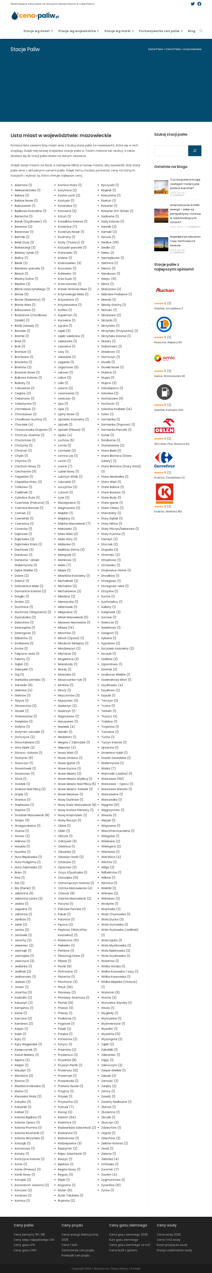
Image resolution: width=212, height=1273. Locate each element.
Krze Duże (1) (67, 279)
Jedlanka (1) (23, 966)
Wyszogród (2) (112, 1039)
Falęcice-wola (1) (27, 654)
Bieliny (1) (21, 258)
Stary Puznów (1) (113, 534)
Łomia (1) (64, 445)
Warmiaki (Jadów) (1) (116, 774)
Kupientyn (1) (67, 315)
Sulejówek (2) (111, 612)
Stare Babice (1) (112, 487)
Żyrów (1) (107, 1190)
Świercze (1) (109, 622)
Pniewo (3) (65, 1008)
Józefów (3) (23, 992)
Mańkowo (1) (67, 560)
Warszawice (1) (112, 794)
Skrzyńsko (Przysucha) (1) (119, 331)
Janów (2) (22, 930)
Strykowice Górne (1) (116, 570)
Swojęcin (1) (109, 633)
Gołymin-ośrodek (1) (30, 732)
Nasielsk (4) (66, 727)
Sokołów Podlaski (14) (116, 409)
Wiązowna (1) (110, 826)
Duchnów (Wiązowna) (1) (33, 612)
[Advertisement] (106, 84)
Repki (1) (64, 1180)
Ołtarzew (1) (67, 862)
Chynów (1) (23, 461)
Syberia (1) (108, 638)
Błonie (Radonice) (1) (30, 300)
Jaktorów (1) (23, 914)
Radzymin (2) (67, 1148)
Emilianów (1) (24, 643)
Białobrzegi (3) (25, 247)
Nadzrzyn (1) (67, 711)
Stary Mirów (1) (111, 524)
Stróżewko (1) (110, 565)
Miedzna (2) (66, 596)
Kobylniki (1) (23, 1107)
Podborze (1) (67, 1018)
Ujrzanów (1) (110, 747)
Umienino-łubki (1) (114, 753)
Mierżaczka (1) (68, 602)
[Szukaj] (194, 150)
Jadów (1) (22, 904)
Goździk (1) (22, 784)
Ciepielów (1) (24, 477)
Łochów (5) (66, 440)
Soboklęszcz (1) (112, 388)
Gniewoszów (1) (26, 716)
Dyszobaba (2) (25, 617)
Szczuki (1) (108, 654)
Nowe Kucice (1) (69, 768)
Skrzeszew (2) (111, 315)
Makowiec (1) (67, 529)
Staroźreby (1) (111, 513)
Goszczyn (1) (24, 763)
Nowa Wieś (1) (68, 753)
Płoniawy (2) (67, 992)
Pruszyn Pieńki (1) (70, 1065)
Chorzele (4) (24, 424)
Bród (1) (20, 341)
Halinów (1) (22, 841)
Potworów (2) (67, 1039)
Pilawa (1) (64, 961)
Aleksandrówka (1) (28, 190)
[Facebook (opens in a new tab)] (198, 4)
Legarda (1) (66, 362)
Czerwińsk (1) (24, 518)
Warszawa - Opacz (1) (117, 784)
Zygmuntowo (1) (113, 1180)
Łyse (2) (64, 497)
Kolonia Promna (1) (28, 1128)
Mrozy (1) (64, 690)
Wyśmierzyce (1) (113, 1024)
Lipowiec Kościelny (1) (73, 419)
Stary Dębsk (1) (112, 518)
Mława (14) (66, 628)
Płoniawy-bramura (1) (73, 997)
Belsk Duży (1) (24, 242)
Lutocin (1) (65, 492)
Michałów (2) (67, 586)
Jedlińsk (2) (23, 971)
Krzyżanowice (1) (70, 305)
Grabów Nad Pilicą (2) (30, 789)
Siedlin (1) (108, 247)
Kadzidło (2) (23, 997)
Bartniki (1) (22, 237)
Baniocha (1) (24, 216)
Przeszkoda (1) (68, 1081)
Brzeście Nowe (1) (27, 372)
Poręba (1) (65, 1034)
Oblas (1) (64, 826)
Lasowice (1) (67, 346)
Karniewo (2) (24, 1024)
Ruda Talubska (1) (70, 1195)
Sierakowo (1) (110, 274)
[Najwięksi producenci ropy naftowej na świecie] (161, 244)
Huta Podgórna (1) (28, 862)
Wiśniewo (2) (110, 898)
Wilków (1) (108, 878)
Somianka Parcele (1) (116, 430)
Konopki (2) (23, 1180)
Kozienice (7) (67, 227)
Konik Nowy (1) (25, 1174)
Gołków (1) (22, 727)
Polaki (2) (64, 1029)
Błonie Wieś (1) (25, 305)
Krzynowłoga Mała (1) (73, 294)
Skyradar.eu (101, 1268)
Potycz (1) (65, 1044)
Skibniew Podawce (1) (116, 294)
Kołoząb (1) (23, 1143)
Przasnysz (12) (68, 1070)
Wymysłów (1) (111, 1018)
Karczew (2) (23, 1018)
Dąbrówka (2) (24, 539)
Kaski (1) (20, 1034)
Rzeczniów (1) (111, 195)
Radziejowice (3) (70, 1143)
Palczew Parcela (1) (72, 909)
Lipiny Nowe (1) (68, 414)
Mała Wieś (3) (68, 534)
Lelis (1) (63, 383)
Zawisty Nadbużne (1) (116, 1102)
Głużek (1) (22, 711)
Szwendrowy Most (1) (116, 680)
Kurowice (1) (67, 320)
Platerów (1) (66, 977)
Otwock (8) (66, 893)
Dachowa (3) (24, 550)
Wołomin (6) (110, 992)
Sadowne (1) (110, 216)
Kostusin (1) (66, 201)
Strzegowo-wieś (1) (115, 586)
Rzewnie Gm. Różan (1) (117, 211)
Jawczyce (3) (24, 961)
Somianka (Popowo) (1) (118, 424)
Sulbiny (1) (108, 607)
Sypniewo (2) (110, 643)
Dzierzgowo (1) (25, 633)
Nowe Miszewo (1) (70, 794)
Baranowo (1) (24, 232)
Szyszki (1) (108, 695)
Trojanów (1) (110, 727)
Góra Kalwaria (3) (27, 742)
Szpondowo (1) (111, 664)
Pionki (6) (65, 966)
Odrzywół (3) (67, 841)
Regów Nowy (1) (69, 1169)
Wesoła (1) (109, 815)
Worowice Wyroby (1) (116, 1003)
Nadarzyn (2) (67, 706)
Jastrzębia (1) (24, 956)
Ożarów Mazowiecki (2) (74, 898)
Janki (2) (21, 924)
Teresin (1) (108, 711)
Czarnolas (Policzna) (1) (32, 503)
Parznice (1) (66, 919)
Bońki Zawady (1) (27, 326)
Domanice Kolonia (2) (30, 591)
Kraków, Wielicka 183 (168, 511)
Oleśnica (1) (66, 846)
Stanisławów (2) (112, 445)
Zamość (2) (109, 1081)
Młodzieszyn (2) (69, 648)
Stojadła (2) (109, 550)
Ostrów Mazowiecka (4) (75, 888)
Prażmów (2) (67, 1050)
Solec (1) (107, 414)
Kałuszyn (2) (24, 1003)
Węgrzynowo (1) (112, 810)
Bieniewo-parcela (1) (30, 268)
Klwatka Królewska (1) (30, 1086)
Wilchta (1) (109, 862)
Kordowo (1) (23, 1195)
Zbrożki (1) (108, 1117)
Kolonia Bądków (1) (28, 1117)
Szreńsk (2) (109, 669)
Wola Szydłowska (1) (115, 956)
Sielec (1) (107, 253)
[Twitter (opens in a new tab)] (192, 4)
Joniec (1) (22, 987)
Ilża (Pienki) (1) (25, 888)
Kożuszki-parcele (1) (72, 247)
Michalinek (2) (68, 581)
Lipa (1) (63, 404)
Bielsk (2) (21, 263)
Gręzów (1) (22, 810)
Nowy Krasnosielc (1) (72, 815)
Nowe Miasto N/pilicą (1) (75, 779)
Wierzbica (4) (111, 857)
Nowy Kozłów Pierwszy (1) (76, 810)
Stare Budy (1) (111, 497)
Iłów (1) (20, 878)
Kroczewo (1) (67, 268)
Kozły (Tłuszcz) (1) (71, 242)
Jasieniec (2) (24, 945)
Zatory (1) (108, 1091)
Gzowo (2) (22, 836)
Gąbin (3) (22, 664)
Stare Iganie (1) (112, 503)
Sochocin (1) (110, 404)
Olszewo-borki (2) (71, 857)
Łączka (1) (65, 326)
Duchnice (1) (24, 607)
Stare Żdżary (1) (112, 508)
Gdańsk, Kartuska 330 (168, 410)
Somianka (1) (110, 419)
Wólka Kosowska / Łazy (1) (120, 971)
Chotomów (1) (25, 440)
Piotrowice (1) (67, 971)
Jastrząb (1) (23, 951)
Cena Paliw (155, 49)
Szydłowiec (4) (112, 685)
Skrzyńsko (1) (110, 326)
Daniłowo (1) (24, 555)
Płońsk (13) (65, 1003)
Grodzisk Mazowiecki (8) (32, 815)
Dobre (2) (22, 576)
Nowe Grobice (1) (70, 758)
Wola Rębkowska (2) (115, 951)
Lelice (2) (64, 378)
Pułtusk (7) (66, 1107)
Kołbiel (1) (22, 1112)
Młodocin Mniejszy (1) (73, 643)
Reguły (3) (65, 1174)
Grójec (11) (22, 820)
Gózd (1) (21, 779)
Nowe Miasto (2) (70, 774)
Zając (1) (107, 1060)
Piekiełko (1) (66, 945)
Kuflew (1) (65, 310)
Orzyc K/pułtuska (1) (72, 872)
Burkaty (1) (22, 383)
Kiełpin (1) (22, 1065)
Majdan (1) (65, 513)
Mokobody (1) (67, 664)
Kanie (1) (21, 1013)
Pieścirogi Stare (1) (71, 956)
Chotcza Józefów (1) (30, 435)
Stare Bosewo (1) (113, 492)
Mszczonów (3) (69, 695)
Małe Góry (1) (67, 539)
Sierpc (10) (109, 279)
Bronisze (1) (23, 352)
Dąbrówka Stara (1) (28, 544)
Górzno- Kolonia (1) (28, 753)
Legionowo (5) (68, 367)
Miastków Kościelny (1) (74, 576)
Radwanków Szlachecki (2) (77, 1128)
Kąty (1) (20, 1039)
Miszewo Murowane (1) (74, 622)
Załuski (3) (108, 1076)
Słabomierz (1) (111, 346)
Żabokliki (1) (109, 1050)
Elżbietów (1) (23, 638)
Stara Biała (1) (111, 451)
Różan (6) (65, 1190)
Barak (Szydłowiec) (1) (31, 221)
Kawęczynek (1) (26, 1050)
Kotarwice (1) (67, 206)
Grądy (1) (21, 794)
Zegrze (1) (108, 1133)
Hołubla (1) (22, 846)
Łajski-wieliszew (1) (71, 336)
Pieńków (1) (66, 951)
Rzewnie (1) (109, 206)
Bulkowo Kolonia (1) (28, 378)
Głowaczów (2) (26, 706)
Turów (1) (108, 737)
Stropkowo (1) (111, 560)
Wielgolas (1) (110, 836)
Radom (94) (67, 1117)
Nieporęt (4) (67, 747)
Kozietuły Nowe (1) (71, 232)
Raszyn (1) (65, 1159)
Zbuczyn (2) (110, 1122)
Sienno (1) (108, 268)
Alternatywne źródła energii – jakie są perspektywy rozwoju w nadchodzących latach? (185, 213)
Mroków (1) (65, 685)
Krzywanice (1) (68, 300)
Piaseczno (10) (68, 940)
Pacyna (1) (65, 904)
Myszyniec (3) (68, 701)
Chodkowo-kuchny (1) (31, 419)
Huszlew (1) (23, 852)
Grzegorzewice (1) (28, 826)
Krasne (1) (65, 258)
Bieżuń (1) (21, 274)
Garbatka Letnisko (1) (30, 680)
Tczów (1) (108, 706)
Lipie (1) (63, 409)
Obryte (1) (65, 836)
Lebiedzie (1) (67, 357)
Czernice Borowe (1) (29, 508)
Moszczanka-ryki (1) (72, 680)
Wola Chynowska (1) (115, 914)
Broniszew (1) (24, 357)
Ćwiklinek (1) (23, 492)
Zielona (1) (108, 1154)
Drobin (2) (22, 602)
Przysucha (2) (68, 1102)
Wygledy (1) (109, 1013)
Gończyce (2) (25, 737)
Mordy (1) (64, 669)
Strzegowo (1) (111, 581)
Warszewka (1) (111, 800)
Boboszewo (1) (25, 310)
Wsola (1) (107, 1008)
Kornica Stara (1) (70, 185)
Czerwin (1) (23, 513)
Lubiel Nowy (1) (68, 471)
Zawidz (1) (108, 1096)
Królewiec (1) (67, 274)
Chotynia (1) (24, 445)
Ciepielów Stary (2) (28, 482)
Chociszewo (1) (26, 414)
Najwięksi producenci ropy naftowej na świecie (185, 241)
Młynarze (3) (67, 654)
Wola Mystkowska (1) (116, 945)
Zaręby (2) (109, 1086)
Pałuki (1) (64, 914)
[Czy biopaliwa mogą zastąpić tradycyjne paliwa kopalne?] (161, 187)
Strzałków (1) (110, 576)
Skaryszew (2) (111, 289)
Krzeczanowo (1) (70, 284)
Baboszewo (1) (25, 206)
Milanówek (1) (67, 607)
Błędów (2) (22, 284)
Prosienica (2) (68, 1055)
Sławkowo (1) (110, 352)
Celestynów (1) (25, 404)
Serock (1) (108, 237)
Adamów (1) (23, 185)
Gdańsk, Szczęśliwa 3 (168, 308)
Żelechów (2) (110, 1138)
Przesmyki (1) (67, 1076)
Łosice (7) (65, 466)
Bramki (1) (22, 336)
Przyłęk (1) (65, 1096)
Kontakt (135, 1268)
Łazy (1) (63, 352)
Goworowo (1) (25, 774)
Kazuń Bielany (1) (27, 1055)
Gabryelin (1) (24, 669)
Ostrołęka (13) (68, 878)
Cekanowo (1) (25, 398)
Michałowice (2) (69, 591)
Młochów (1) (67, 633)
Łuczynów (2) (67, 487)
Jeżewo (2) (23, 982)
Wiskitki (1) (108, 888)
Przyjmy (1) (66, 1091)
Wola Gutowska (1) (114, 924)
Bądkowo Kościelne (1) (31, 211)
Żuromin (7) (110, 1169)
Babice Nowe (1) (26, 201)
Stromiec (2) (110, 555)
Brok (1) (20, 346)
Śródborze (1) (110, 440)
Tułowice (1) (110, 732)
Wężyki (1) (108, 820)
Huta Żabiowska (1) (28, 867)
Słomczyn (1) (110, 357)
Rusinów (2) (66, 1201)
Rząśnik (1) (108, 190)
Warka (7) (108, 768)
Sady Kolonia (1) (112, 221)
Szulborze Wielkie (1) (115, 674)
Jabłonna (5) (24, 893)
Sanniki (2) (109, 227)
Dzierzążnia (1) (25, 628)
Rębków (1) (65, 1164)
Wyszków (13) (110, 1034)
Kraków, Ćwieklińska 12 (169, 478)
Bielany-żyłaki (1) (27, 253)
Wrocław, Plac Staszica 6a (171, 444)
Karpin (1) (21, 1029)
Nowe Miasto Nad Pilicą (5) (77, 784)
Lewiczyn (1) (66, 398)
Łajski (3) (64, 331)
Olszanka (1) (67, 852)
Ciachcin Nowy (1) (28, 466)
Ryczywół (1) (110, 185)
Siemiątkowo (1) (112, 258)
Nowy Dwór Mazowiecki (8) (77, 805)
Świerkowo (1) (111, 628)
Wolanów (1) (110, 961)
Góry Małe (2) (25, 747)
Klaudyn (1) (23, 1070)
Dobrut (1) (22, 581)
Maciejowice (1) (69, 503)
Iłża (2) (20, 883)
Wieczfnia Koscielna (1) (118, 831)
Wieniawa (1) (110, 852)
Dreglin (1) (22, 596)
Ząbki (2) (107, 1044)
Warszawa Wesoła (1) (116, 789)
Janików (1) (23, 919)
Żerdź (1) (107, 1148)
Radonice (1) (67, 1122)
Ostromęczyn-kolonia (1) (76, 883)
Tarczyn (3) (109, 701)
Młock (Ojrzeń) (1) (71, 638)
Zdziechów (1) (111, 1128)
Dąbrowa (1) (23, 534)
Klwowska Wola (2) (28, 1096)
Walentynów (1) (112, 763)
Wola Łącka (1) (111, 940)
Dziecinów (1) (24, 622)
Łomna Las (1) (68, 456)
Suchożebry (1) (112, 602)
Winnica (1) (109, 883)
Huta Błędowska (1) (28, 857)
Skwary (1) (108, 341)
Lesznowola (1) (68, 393)
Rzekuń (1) (108, 201)
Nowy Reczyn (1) (69, 820)
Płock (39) (65, 987)
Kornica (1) (22, 1201)
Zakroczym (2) (112, 1065)
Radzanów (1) (67, 1133)
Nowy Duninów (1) (70, 800)
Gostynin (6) (24, 758)
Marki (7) (64, 565)
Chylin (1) (21, 456)
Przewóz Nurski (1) (70, 1086)
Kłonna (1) (22, 1081)
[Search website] (201, 31)
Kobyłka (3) (23, 1102)
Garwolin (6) (24, 685)
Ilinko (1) (20, 872)
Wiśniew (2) (109, 893)
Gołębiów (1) (24, 721)
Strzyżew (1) (109, 591)
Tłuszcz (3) (109, 716)
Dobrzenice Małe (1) (29, 586)
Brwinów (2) (23, 367)
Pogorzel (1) (66, 1024)
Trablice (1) (109, 721)
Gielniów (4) (24, 690)
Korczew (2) (23, 1190)
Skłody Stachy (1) (113, 305)
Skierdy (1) (108, 300)
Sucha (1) (108, 596)
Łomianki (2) (67, 451)
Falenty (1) (22, 659)
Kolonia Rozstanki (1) (29, 1133)
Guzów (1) (22, 831)
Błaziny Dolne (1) (26, 279)
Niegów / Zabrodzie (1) (74, 742)
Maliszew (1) (66, 544)
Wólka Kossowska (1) (116, 977)
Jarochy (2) (23, 940)
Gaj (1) (19, 674)
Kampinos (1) (24, 1008)
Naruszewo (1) (68, 721)
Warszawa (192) (112, 779)
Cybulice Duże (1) (27, 497)
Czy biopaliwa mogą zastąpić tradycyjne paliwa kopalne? (185, 184)
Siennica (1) (109, 263)
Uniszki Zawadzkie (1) (116, 758)
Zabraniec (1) (110, 1055)
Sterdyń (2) (109, 539)
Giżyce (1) (22, 701)
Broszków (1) (23, 362)
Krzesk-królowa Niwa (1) (75, 289)
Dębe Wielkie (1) (26, 570)
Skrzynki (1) (109, 320)
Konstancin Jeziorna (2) (32, 1185)
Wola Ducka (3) (112, 919)
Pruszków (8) (67, 1060)
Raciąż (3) (65, 1112)
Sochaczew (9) (112, 398)
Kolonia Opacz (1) (27, 1122)
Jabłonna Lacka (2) (29, 898)
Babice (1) (22, 195)
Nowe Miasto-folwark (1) (75, 789)
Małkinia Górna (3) (71, 550)
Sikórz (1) (107, 284)
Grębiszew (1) (24, 805)
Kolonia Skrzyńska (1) (29, 1138)
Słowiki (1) (108, 362)
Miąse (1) (64, 570)
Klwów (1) (21, 1091)
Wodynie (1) (109, 904)
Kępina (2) (22, 1060)
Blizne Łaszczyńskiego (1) (32, 289)
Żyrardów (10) (111, 1185)
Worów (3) (109, 997)
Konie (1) (21, 1164)
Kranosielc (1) (67, 253)
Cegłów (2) (23, 393)
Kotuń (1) (64, 216)
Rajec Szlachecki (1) (72, 1154)
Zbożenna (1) (110, 1112)
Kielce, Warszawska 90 (169, 376)
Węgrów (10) (110, 805)
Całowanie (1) (25, 388)
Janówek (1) (23, 935)
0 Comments (177, 195)
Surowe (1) (108, 617)
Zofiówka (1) (110, 1164)
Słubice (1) (108, 372)
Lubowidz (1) (67, 482)
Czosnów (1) (23, 529)
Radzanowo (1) (68, 1138)
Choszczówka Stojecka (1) (33, 430)
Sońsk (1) (107, 435)
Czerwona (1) (24, 524)
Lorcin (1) (64, 461)
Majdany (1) (66, 518)
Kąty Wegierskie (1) (28, 1044)
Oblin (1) (64, 831)
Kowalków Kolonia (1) (73, 221)
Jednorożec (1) (25, 977)
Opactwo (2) (67, 867)
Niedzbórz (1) (67, 737)
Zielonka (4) (110, 1159)
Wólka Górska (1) (113, 966)
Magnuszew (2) (69, 508)
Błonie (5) (22, 294)
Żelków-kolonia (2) (114, 1143)
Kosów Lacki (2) (69, 195)
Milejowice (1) (67, 612)
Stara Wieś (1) (111, 482)
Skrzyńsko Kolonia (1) (116, 336)
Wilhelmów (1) (111, 872)
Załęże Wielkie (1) (113, 1070)
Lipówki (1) (65, 424)
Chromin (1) (23, 451)
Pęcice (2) (65, 924)
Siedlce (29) (110, 242)
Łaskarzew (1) (67, 341)
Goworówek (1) (25, 768)
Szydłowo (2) (110, 690)
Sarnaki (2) (109, 232)
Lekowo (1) (65, 372)
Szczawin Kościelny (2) (117, 648)
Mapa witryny (119, 1268)
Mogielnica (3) (68, 659)
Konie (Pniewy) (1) (28, 1169)
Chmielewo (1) (25, 409)
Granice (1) (23, 800)
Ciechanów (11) (25, 471)
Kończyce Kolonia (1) (30, 1159)
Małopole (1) (67, 555)
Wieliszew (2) (110, 841)
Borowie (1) (22, 331)
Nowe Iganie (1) (69, 763)
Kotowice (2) (67, 211)
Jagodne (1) (23, 909)
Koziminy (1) (66, 237)
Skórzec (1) (109, 310)
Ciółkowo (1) (23, 487)
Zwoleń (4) (109, 1174)
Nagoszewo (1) (68, 716)
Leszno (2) (65, 388)
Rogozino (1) (67, 1185)
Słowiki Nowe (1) (112, 367)
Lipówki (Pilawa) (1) (71, 430)
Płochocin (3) (68, 982)
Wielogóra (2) (111, 846)
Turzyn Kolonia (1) (114, 742)
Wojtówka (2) (111, 909)
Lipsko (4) (65, 435)
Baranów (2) (24, 227)
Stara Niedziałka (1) (115, 477)
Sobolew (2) (110, 393)
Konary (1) (22, 1154)
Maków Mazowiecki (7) (74, 524)
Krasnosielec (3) (69, 263)
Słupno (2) (109, 383)
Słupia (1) (107, 378)
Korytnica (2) (67, 190)
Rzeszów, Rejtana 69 (168, 342)
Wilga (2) (107, 867)
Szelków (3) (109, 659)
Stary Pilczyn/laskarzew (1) (120, 529)
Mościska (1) (67, 674)
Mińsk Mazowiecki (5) (73, 617)
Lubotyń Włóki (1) (70, 477)
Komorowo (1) (25, 1148)
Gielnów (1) (23, 695)
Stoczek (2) (109, 544)
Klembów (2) (24, 1076)
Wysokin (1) (109, 1029)
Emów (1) (21, 648)
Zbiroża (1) (108, 1107)
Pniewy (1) (65, 1013)
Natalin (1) (65, 732)
